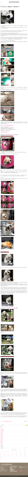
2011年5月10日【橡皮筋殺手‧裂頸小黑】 (7, 421)
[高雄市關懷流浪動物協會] (14, 2)
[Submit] (26, 425)
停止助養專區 (2, 430)
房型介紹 (2, 438)
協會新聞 (2, 434)
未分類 (1, 442)
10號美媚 (25, 421)
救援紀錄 (1, 5)
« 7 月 (1, 459)
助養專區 (2, 433)
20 (12, 455)
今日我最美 (2, 429)
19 (8, 455)
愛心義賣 (2, 437)
